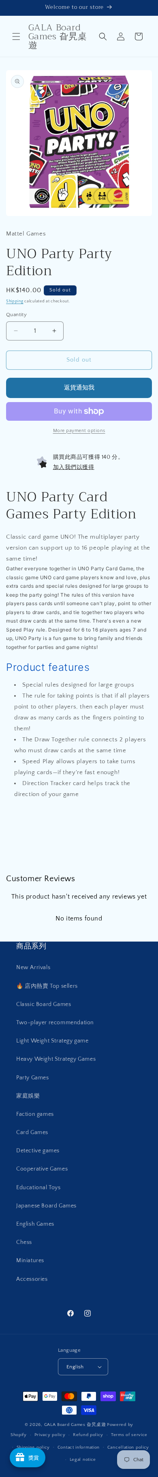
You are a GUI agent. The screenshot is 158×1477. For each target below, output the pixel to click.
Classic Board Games (43, 1004)
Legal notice (83, 1459)
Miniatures (30, 1260)
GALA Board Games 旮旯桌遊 (75, 1424)
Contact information (79, 1447)
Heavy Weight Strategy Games (56, 1059)
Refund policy (88, 1434)
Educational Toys (38, 1187)
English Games (35, 1224)
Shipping (14, 301)
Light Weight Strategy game (52, 1041)
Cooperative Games (42, 1169)
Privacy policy (50, 1434)
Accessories (32, 1279)
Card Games (32, 1132)
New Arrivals (33, 967)
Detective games (38, 1150)
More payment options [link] (79, 430)
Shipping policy (33, 1447)
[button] (16, 36)
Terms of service (129, 1434)
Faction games (35, 1114)
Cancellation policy (128, 1447)
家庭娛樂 (28, 1096)
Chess (24, 1242)
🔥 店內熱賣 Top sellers (47, 986)
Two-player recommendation (55, 1022)
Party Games (32, 1078)
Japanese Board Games (46, 1206)
